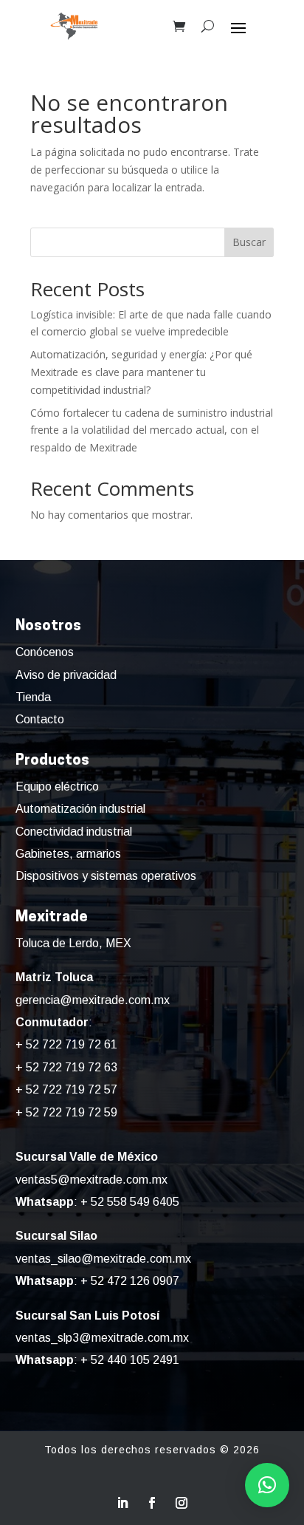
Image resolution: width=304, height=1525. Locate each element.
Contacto (39, 719)
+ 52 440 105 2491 (129, 1360)
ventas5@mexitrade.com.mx (91, 1179)
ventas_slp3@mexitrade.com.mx (102, 1337)
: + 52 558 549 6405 (97, 1201)
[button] (267, 1485)
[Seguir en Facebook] (152, 1503)
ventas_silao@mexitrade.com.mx (103, 1258)
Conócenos (44, 652)
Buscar (249, 242)
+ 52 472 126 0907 (129, 1281)
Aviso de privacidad (66, 675)
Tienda (33, 697)
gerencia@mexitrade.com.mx (92, 1000)
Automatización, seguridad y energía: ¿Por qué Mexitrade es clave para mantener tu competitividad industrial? (141, 372)
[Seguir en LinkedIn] (122, 1503)
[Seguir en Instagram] (181, 1503)
